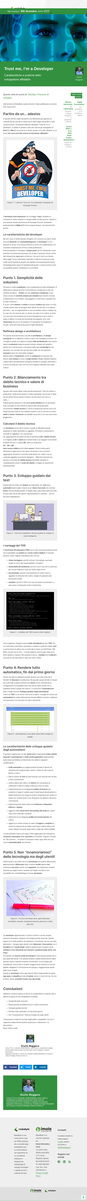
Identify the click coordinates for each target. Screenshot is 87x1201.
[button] (51, 12)
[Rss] (69, 1161)
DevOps (32, 94)
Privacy (38, 1173)
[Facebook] (59, 1161)
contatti (60, 1142)
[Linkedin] (64, 1161)
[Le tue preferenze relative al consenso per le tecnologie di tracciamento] (83, 1197)
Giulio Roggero (30, 1046)
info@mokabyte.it (64, 1147)
